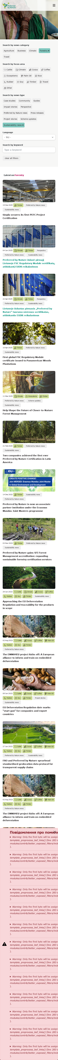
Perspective (26, 107)
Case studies (9, 101)
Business (22, 50)
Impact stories (10, 107)
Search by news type (14, 95)
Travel (6, 57)
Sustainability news (13, 125)
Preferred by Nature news (15, 113)
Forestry (43, 50)
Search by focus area (14, 64)
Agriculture (9, 50)
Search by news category (16, 45)
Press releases (37, 113)
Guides (36, 101)
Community (24, 101)
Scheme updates (28, 119)
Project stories (10, 119)
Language (8, 132)
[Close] (54, 832)
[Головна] (11, 5)
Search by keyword (13, 145)
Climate (32, 50)
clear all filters (11, 158)
